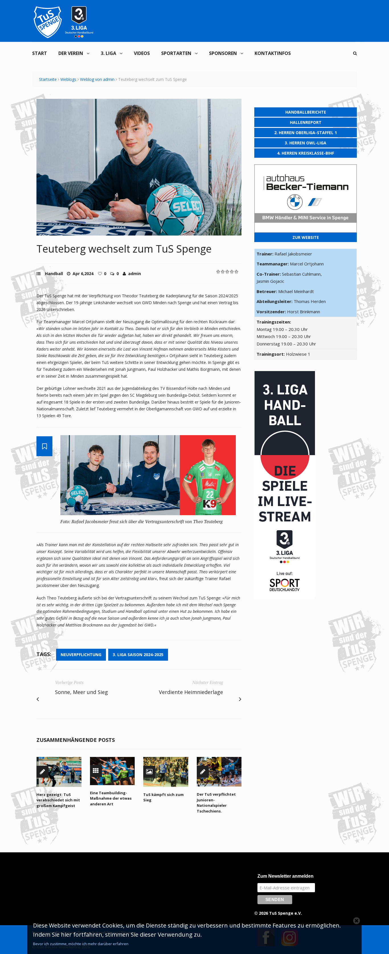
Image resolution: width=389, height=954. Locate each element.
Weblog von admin (97, 79)
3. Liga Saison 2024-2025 (138, 654)
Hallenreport (306, 122)
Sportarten (176, 53)
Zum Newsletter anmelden (285, 876)
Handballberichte (305, 112)
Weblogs (68, 79)
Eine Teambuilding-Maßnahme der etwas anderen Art (111, 798)
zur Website (305, 237)
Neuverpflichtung (81, 654)
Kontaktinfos (273, 53)
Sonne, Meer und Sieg (81, 692)
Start (39, 53)
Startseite (48, 79)
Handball (54, 273)
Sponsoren (223, 53)
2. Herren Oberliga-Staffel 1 (305, 132)
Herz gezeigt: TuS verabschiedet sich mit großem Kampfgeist (58, 800)
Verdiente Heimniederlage (191, 692)
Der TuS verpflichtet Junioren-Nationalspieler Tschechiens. (216, 803)
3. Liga (108, 53)
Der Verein (70, 53)
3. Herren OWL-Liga (305, 143)
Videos (142, 53)
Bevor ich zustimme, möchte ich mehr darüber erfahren (80, 943)
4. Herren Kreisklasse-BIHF (305, 153)
